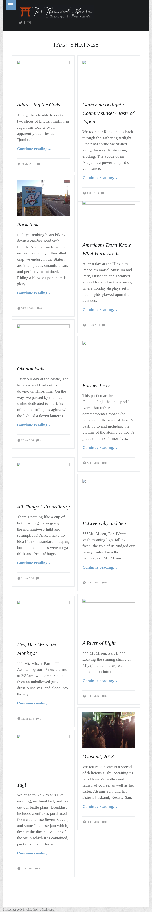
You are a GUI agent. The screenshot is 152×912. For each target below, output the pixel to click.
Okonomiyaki (28, 368)
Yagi (21, 785)
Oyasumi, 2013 (96, 756)
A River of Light (97, 643)
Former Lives (93, 385)
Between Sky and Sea (101, 523)
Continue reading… (37, 148)
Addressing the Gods (35, 104)
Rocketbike (26, 224)
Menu (11, 5)
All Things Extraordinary (40, 507)
